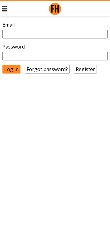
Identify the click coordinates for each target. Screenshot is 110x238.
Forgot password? (47, 69)
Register (85, 69)
